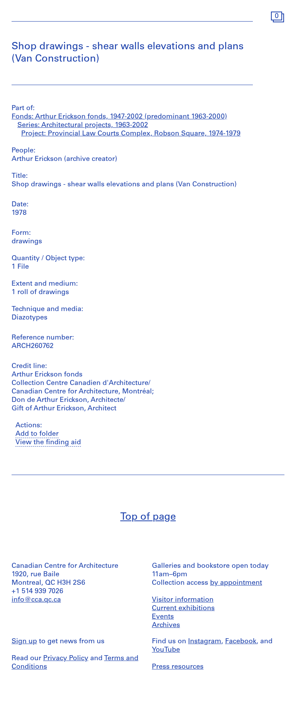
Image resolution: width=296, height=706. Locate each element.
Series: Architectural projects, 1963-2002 (82, 125)
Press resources (178, 667)
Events (163, 617)
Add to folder (37, 434)
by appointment (236, 583)
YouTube (166, 650)
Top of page (148, 517)
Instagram (204, 641)
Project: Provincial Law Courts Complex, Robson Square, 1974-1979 (130, 133)
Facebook (240, 641)
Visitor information (183, 600)
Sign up (24, 641)
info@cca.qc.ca (36, 600)
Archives (166, 625)
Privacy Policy (65, 658)
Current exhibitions (183, 608)
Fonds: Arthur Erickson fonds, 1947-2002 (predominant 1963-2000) (119, 117)
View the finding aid (48, 442)
